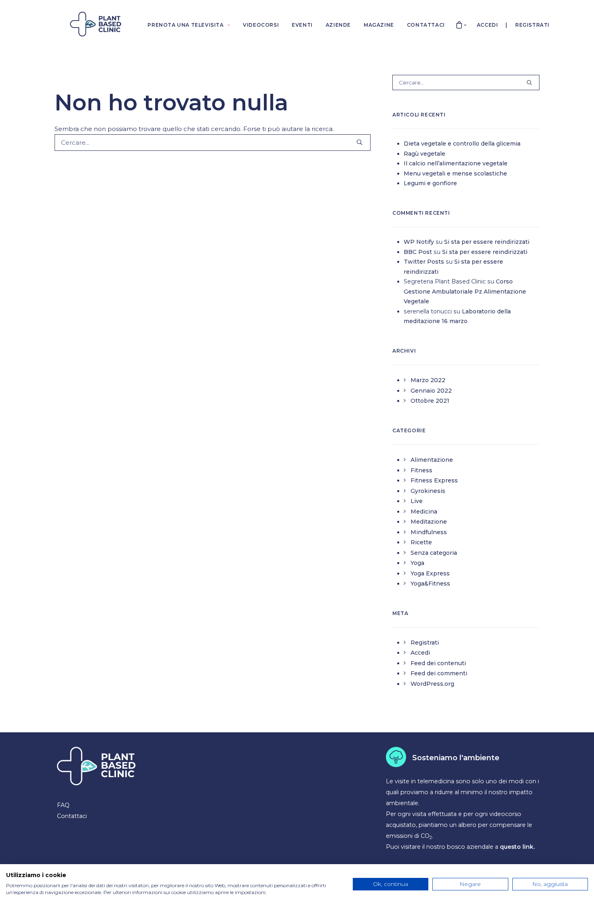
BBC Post (418, 252)
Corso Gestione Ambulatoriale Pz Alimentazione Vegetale (465, 291)
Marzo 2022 (428, 380)
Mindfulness (429, 532)
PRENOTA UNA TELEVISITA (185, 25)
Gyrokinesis (428, 491)
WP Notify (419, 241)
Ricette (421, 542)
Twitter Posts (424, 261)
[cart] (459, 24)
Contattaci (72, 816)
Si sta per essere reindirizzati (486, 241)
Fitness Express (434, 480)
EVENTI (302, 25)
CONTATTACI (426, 25)
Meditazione (429, 521)
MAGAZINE (379, 25)
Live (417, 501)
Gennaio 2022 (431, 390)
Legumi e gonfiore (430, 183)
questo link (516, 846)
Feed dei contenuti (438, 663)
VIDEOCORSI (261, 25)
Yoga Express (430, 573)
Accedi (487, 25)
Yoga (417, 563)
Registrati (532, 25)
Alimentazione (432, 459)
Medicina (424, 511)
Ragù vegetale (424, 153)
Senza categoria (434, 552)
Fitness (421, 470)
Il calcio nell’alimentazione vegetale (456, 163)
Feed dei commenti (439, 673)
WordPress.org (432, 683)
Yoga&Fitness (430, 583)
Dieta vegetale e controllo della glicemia (462, 143)
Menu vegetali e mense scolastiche (455, 173)
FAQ (63, 805)
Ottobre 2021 (430, 400)
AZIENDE (338, 25)
